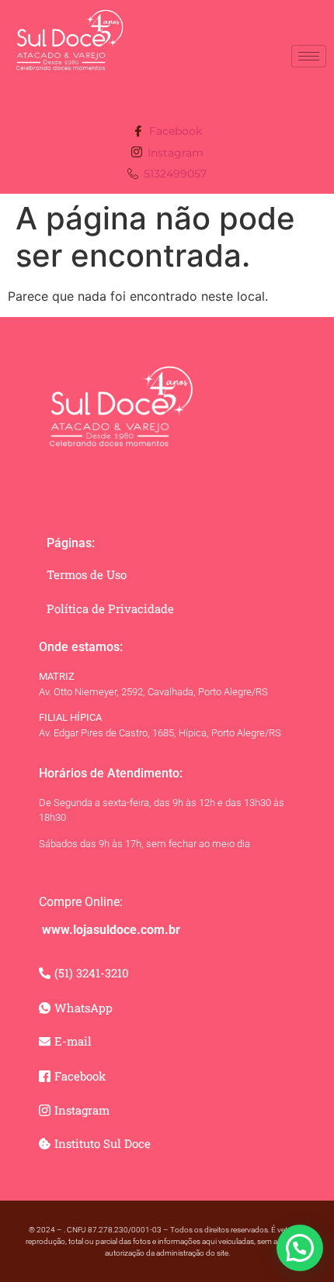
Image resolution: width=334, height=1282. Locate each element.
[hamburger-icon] (308, 56)
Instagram (174, 153)
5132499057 (174, 174)
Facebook (174, 131)
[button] (300, 1248)
